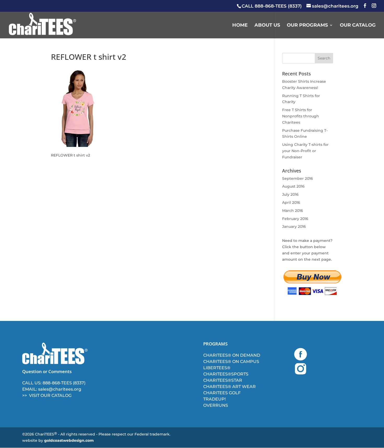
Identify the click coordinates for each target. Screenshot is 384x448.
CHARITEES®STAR (222, 380)
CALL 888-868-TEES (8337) (272, 6)
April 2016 (291, 202)
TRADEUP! (214, 399)
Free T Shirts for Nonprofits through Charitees (300, 116)
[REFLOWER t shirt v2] (79, 145)
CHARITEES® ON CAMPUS (231, 361)
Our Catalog (358, 25)
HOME (240, 25)
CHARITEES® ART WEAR (229, 386)
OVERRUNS (215, 405)
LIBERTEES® (216, 367)
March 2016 (292, 210)
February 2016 (295, 218)
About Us (267, 25)
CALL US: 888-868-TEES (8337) (53, 382)
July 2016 (290, 194)
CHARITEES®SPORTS (225, 374)
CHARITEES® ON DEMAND (231, 355)
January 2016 (294, 226)
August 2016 (293, 186)
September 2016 (297, 178)
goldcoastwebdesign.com (69, 440)
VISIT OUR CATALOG (50, 395)
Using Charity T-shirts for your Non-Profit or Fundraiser (305, 150)
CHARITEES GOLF (222, 392)
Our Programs (307, 25)
